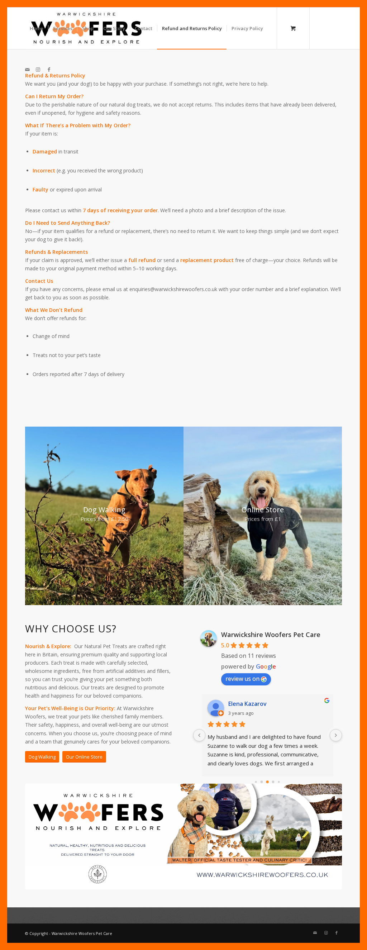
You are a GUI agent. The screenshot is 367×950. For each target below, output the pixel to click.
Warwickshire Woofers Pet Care (270, 634)
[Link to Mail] (27, 69)
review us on (242, 679)
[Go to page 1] (262, 782)
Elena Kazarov (247, 704)
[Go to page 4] (279, 782)
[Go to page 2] (267, 781)
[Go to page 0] (256, 782)
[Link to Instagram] (38, 69)
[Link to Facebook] (48, 69)
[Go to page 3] (273, 782)
